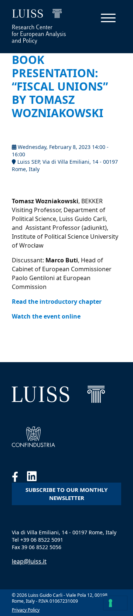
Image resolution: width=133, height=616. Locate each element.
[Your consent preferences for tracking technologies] (115, 603)
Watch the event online (46, 316)
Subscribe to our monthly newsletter (66, 494)
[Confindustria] (33, 437)
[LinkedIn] (35, 478)
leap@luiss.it (29, 561)
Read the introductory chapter (57, 301)
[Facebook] (19, 478)
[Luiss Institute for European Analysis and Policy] (58, 394)
